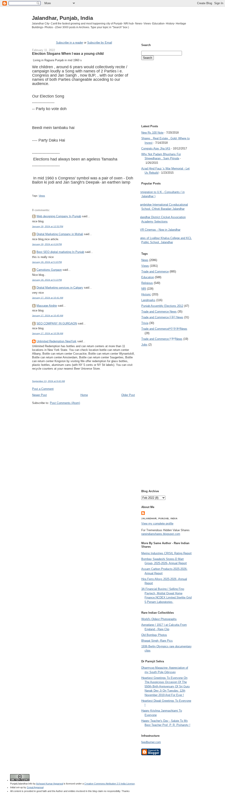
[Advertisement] (83, 413)
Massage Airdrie (46, 305)
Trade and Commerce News (159, 311)
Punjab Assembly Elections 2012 (162, 306)
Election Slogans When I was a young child (68, 53)
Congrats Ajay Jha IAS (155, 148)
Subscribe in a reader (69, 42)
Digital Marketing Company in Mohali (59, 234)
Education (147, 277)
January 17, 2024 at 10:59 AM (47, 333)
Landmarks (148, 300)
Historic (146, 294)
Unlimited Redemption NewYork (56, 341)
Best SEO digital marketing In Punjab (60, 252)
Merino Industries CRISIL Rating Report (166, 553)
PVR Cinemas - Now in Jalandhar (159, 229)
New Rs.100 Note (152, 132)
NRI (143, 288)
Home (84, 395)
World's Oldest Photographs (159, 619)
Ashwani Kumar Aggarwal (49, 783)
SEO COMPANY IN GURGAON (56, 323)
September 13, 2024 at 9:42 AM (48, 381)
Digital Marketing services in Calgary (59, 287)
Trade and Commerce (155, 271)
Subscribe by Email (99, 42)
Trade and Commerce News (164, 328)
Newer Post (39, 395)
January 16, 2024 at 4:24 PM (47, 244)
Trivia (144, 323)
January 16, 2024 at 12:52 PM (47, 226)
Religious (147, 283)
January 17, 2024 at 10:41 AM (47, 297)
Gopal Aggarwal (35, 787)
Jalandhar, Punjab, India (62, 18)
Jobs (144, 344)
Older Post (128, 395)
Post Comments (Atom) (65, 403)
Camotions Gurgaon (49, 269)
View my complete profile (157, 523)
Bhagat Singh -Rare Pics (157, 640)
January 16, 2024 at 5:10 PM (47, 262)
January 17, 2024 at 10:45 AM (47, 315)
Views (42, 195)
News (144, 260)
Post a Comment (43, 388)
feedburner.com (151, 742)
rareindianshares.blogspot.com (160, 534)
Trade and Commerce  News (162, 317)
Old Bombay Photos (154, 635)
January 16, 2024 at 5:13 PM (47, 280)
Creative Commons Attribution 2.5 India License (109, 783)
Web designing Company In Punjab (58, 216)
